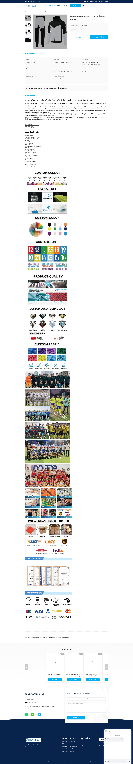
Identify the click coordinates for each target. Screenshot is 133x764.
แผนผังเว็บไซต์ (73, 748)
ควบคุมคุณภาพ (73, 746)
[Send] (129, 761)
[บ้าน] (30, 6)
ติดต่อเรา (64, 5)
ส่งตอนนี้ (75, 717)
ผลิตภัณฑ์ (50, 5)
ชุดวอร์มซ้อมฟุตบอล (39, 11)
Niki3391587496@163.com (33, 702)
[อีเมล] (41, 715)
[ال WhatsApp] (28, 715)
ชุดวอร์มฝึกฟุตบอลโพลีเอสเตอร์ (35, 637)
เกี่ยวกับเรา (57, 5)
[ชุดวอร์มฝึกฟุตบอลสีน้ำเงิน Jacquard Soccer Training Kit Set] (57, 662)
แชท (79, 37)
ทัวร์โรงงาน (72, 743)
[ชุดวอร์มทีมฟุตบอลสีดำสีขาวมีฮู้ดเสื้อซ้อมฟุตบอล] (50, 32)
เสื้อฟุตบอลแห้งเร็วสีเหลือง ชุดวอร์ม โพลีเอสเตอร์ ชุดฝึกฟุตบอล (76, 676)
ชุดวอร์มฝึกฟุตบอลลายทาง (62, 637)
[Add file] (106, 761)
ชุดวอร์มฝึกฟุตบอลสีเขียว (49, 637)
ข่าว (82, 745)
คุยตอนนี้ (75, 5)
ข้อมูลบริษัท (72, 741)
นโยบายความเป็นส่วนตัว (47, 762)
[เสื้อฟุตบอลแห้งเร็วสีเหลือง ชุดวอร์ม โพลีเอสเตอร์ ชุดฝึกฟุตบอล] (76, 662)
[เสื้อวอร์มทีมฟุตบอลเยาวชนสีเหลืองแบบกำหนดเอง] (38, 662)
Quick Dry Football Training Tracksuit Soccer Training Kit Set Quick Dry (95, 676)
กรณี (82, 742)
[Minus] (129, 731)
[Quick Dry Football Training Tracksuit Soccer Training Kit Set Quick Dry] (95, 662)
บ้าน (45, 5)
